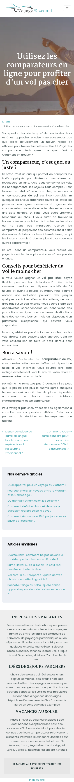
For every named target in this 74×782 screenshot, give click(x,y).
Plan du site (37, 780)
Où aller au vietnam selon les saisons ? (33, 500)
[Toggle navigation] (67, 8)
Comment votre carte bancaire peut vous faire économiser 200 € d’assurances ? (55, 440)
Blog (8, 121)
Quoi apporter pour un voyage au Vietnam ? (37, 485)
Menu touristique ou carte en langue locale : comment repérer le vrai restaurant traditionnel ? (18, 442)
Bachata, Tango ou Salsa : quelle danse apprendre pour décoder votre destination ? (36, 589)
